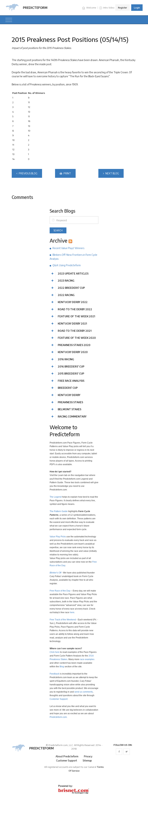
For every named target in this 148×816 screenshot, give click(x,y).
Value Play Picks (58, 536)
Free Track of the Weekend (63, 619)
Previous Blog (27, 173)
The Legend (56, 497)
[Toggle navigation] (8, 20)
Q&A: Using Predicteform (67, 265)
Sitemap (87, 760)
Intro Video (108, 7)
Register (122, 7)
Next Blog (112, 173)
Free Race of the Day (60, 590)
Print (67, 173)
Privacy (88, 756)
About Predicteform (67, 756)
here (72, 612)
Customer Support (59, 699)
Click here (55, 652)
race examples (87, 659)
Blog (62, 666)
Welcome (91, 7)
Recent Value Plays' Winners (68, 248)
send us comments (83, 692)
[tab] (74, 273)
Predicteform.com (58, 717)
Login (137, 7)
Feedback (54, 674)
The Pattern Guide (59, 511)
